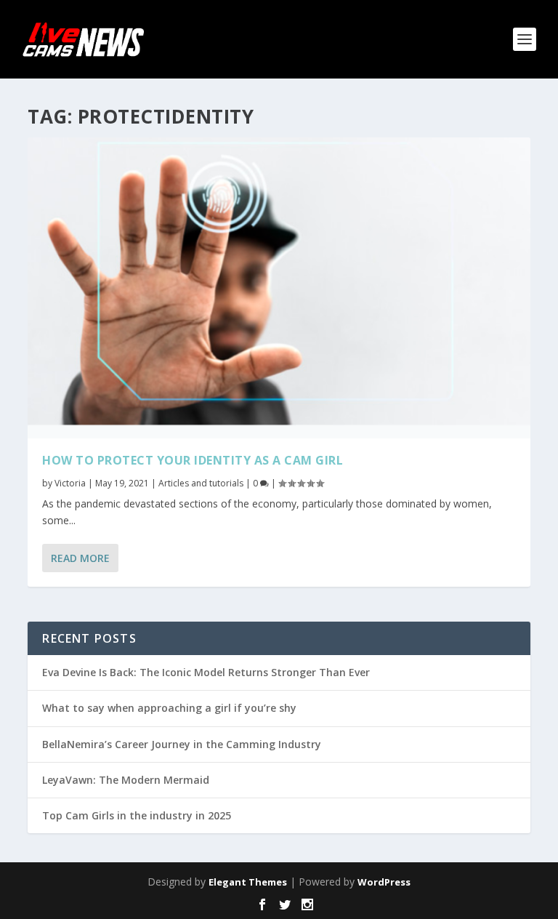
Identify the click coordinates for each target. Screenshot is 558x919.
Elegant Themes (248, 881)
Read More (80, 558)
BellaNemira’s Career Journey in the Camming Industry (181, 744)
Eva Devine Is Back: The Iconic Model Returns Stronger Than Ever (206, 672)
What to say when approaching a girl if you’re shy (169, 708)
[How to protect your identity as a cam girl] (279, 287)
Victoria (70, 483)
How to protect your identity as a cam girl (192, 460)
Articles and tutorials (200, 483)
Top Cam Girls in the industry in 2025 (136, 815)
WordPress (384, 881)
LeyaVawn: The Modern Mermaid (125, 780)
